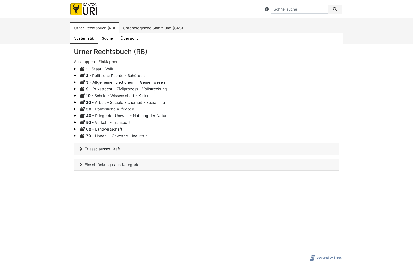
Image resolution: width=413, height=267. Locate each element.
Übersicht (129, 38)
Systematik (84, 38)
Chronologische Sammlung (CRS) (153, 28)
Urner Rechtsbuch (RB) (94, 28)
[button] (267, 9)
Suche (107, 38)
